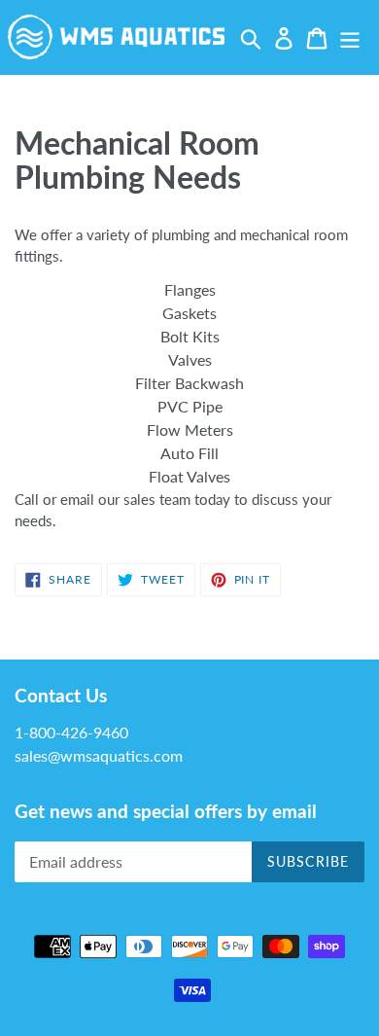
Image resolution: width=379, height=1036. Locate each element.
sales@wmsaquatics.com (99, 755)
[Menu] (349, 36)
